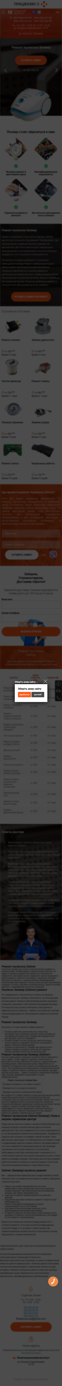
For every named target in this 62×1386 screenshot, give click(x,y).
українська (24, 694)
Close (45, 681)
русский (37, 694)
